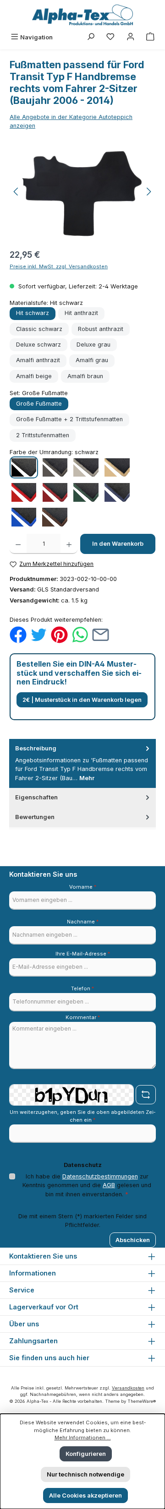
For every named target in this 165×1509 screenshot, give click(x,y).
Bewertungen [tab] (35, 817)
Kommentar (83, 1017)
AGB (109, 1185)
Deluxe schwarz (38, 344)
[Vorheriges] (16, 191)
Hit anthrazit (81, 312)
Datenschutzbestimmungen (100, 1176)
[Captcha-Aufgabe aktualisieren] (146, 1094)
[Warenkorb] (150, 37)
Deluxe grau (93, 344)
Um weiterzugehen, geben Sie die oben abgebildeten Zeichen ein (82, 1116)
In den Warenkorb (117, 543)
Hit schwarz (32, 312)
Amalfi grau (92, 360)
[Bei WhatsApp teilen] (80, 634)
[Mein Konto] (131, 37)
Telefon (82, 988)
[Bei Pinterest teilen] (59, 634)
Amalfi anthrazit (38, 360)
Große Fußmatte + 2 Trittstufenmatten (69, 419)
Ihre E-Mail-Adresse (82, 953)
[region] (82, 191)
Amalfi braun (85, 376)
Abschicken (133, 1240)
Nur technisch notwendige (85, 1474)
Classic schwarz (39, 329)
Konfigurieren (86, 1453)
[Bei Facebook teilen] (18, 634)
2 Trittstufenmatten (42, 435)
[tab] (82, 763)
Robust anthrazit (100, 329)
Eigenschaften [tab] (36, 797)
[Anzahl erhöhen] (68, 544)
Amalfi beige (34, 376)
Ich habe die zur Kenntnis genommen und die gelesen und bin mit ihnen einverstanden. (86, 1185)
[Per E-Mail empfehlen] (100, 634)
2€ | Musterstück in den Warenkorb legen (82, 699)
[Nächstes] (148, 191)
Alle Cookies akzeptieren (85, 1495)
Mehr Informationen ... (83, 1437)
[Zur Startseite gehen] (82, 15)
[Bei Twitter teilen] (38, 634)
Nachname (83, 921)
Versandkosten (128, 1387)
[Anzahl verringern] (18, 544)
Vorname (82, 887)
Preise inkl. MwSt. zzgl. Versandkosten (59, 266)
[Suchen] (91, 37)
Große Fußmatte (39, 403)
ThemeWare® (141, 1401)
